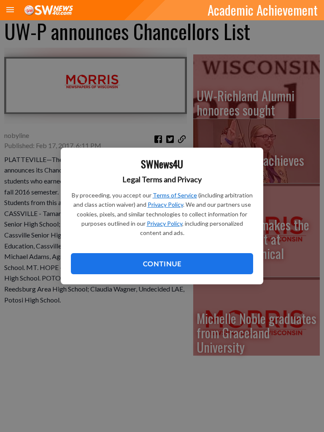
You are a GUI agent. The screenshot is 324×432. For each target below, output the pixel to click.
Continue (162, 263)
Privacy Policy (165, 204)
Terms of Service (175, 195)
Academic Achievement (263, 9)
